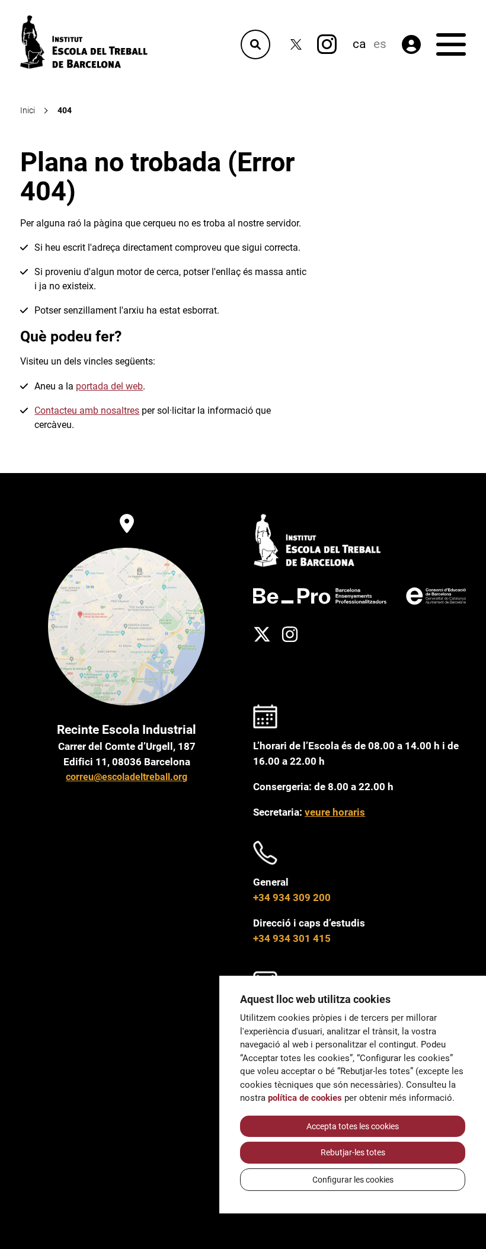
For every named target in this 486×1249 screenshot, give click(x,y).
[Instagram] (326, 44)
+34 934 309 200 (292, 897)
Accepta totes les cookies (352, 1126)
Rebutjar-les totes (353, 1152)
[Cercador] (255, 44)
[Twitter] (296, 44)
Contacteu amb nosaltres (86, 410)
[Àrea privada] (411, 44)
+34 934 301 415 (292, 938)
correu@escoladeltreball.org (126, 776)
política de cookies (305, 1098)
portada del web (109, 386)
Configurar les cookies (353, 1179)
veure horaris (335, 812)
